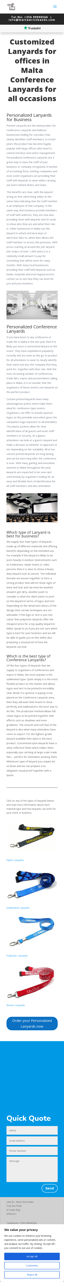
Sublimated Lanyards (18, 907)
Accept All (32, 1256)
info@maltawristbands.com (32, 20)
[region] (32, 1253)
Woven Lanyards (15, 1005)
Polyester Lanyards (17, 955)
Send (49, 1188)
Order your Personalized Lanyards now (32, 1023)
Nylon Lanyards (15, 860)
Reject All (32, 1274)
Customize (32, 1265)
